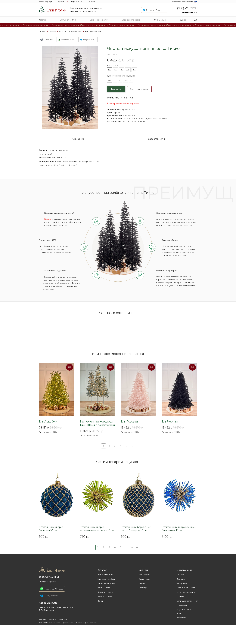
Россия (141, 121)
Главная (52, 31)
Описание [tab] (78, 139)
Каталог (63, 31)
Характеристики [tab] (157, 139)
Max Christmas (129, 121)
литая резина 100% (126, 109)
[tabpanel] (118, 163)
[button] (189, 12)
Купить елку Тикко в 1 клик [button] (120, 98)
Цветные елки (75, 31)
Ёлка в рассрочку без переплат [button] (123, 103)
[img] (52, 9)
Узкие (164, 118)
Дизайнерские (153, 118)
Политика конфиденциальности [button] (86, 622)
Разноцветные (138, 118)
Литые (126, 118)
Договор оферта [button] (68, 622)
